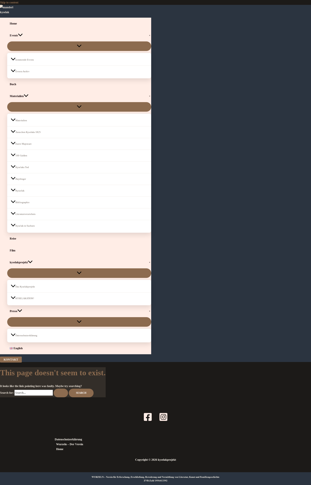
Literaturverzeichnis (25, 214)
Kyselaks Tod (22, 167)
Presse (13, 311)
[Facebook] (147, 420)
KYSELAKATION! (24, 298)
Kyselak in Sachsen (25, 225)
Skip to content (9, 2)
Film (12, 250)
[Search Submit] (61, 393)
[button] (20, 35)
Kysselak (19, 190)
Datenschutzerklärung (26, 335)
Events (14, 35)
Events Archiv (22, 71)
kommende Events (24, 59)
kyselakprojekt (19, 262)
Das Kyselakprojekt (25, 286)
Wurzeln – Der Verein (69, 444)
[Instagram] (163, 420)
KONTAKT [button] (11, 359)
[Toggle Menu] (79, 46)
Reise (13, 238)
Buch (13, 84)
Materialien (17, 96)
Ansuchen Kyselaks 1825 (28, 132)
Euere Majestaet (23, 143)
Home (13, 23)
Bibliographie (22, 202)
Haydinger (20, 179)
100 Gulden (21, 155)
